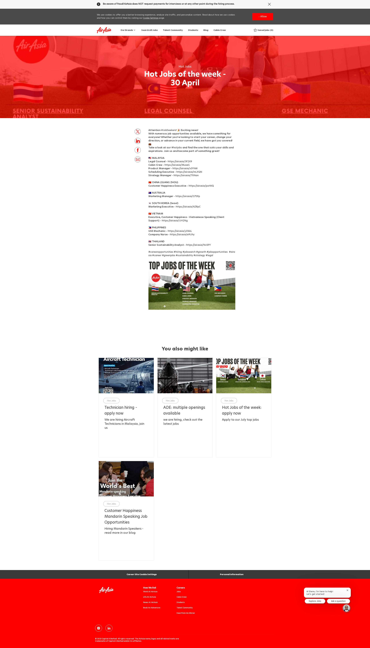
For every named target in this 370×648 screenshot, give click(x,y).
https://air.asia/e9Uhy (182, 234)
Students (193, 30)
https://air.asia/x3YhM (184, 168)
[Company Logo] (104, 30)
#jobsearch (189, 252)
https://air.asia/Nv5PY (198, 245)
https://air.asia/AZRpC (188, 206)
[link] (126, 410)
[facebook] (98, 628)
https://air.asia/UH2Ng (175, 220)
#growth (201, 252)
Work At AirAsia (150, 591)
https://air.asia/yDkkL (180, 231)
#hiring (178, 252)
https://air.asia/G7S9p (187, 196)
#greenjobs (168, 255)
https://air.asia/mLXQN (189, 172)
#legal (209, 255)
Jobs (179, 591)
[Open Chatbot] (346, 608)
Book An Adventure (151, 607)
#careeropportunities (160, 252)
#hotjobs (176, 147)
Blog (205, 30)
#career (156, 255)
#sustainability (184, 255)
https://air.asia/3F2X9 (180, 161)
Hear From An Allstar (186, 613)
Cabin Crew (219, 30)
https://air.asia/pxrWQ (201, 186)
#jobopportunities (217, 252)
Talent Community (173, 30)
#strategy (199, 255)
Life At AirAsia (149, 597)
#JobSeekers (168, 130)
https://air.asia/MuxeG (177, 165)
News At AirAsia (150, 602)
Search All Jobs (149, 30)
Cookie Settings (150, 18)
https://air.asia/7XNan (186, 175)
